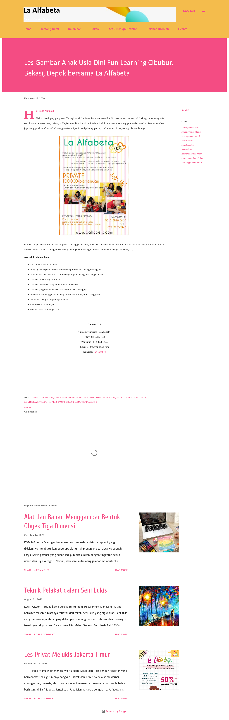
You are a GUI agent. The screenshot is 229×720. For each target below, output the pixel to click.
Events (182, 29)
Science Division (158, 29)
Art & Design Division (123, 29)
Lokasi (95, 29)
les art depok (187, 149)
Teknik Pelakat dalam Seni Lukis (65, 590)
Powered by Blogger (116, 711)
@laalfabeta (100, 352)
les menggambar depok (191, 162)
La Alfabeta (42, 11)
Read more (121, 570)
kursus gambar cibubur (191, 132)
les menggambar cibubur (192, 158)
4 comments (41, 570)
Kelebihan (74, 29)
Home (27, 29)
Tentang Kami (50, 29)
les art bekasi (187, 141)
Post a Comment (44, 634)
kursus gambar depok (190, 136)
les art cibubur (187, 145)
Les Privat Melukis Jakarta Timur (67, 655)
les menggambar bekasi (191, 154)
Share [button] (185, 110)
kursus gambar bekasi (190, 128)
